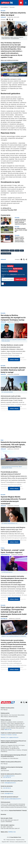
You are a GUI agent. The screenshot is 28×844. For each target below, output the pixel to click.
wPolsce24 (3, 17)
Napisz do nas (8, 729)
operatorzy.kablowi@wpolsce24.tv (12, 798)
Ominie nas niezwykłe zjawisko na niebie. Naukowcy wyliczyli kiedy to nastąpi (13, 370)
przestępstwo (4, 250)
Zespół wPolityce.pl (5, 554)
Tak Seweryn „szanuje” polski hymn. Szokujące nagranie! (12, 551)
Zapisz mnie (19, 279)
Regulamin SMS (5, 841)
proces (17, 250)
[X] (10, 19)
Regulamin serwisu (20, 839)
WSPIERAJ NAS (12, 831)
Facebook (3, 734)
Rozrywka (12, 7)
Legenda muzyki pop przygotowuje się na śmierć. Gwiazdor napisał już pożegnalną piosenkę (21, 222)
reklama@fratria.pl (8, 793)
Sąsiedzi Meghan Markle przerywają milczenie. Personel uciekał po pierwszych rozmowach (13, 500)
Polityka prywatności (10, 839)
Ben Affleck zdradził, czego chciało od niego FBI (21, 230)
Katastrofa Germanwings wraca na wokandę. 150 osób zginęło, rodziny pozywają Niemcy (13, 444)
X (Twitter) (9, 734)
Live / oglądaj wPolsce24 (12, 737)
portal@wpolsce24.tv (9, 775)
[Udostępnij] (12, 19)
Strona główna (4, 7)
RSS (5, 839)
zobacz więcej (14, 359)
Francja (12, 250)
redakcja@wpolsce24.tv (10, 782)
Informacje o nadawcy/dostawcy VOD (18, 841)
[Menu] (25, 2)
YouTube (15, 734)
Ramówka (3, 737)
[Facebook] (7, 19)
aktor (22, 250)
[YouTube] (26, 702)
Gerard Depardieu (5, 253)
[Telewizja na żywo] (21, 2)
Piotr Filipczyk (4, 618)
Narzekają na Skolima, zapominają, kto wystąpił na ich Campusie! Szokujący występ (13, 317)
